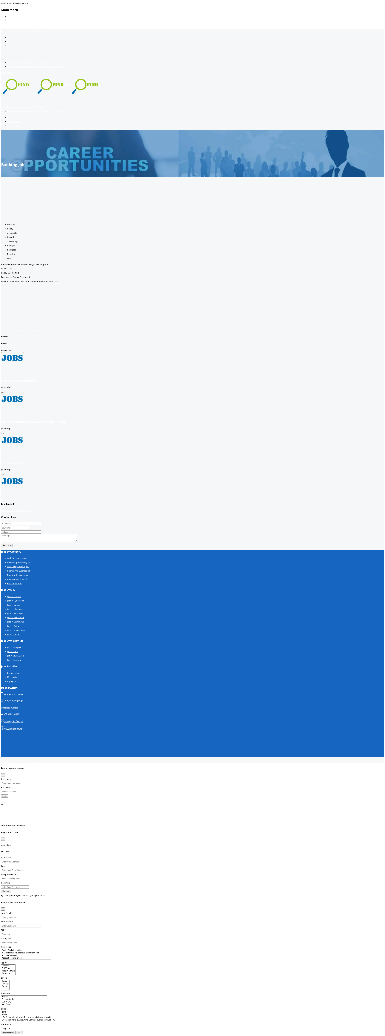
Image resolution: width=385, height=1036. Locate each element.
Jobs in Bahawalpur (16, 613)
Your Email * (6, 913)
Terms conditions (53, 895)
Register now (8, 1033)
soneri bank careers (12, 462)
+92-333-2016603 (13, 694)
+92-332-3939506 (13, 701)
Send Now (6, 545)
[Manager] (5, 984)
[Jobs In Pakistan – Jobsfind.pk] (52, 94)
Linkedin (5, 821)
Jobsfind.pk (22, 761)
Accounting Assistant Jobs (18, 562)
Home (10, 16)
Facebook (5, 808)
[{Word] (77, 1015)
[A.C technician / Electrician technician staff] (26, 953)
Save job (35, 330)
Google (4, 812)
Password (5, 787)
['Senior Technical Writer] (26, 950)
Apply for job (7, 330)
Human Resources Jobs (17, 579)
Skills (3, 1008)
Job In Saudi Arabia (15, 655)
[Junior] (5, 981)
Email (3, 866)
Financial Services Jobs (17, 575)
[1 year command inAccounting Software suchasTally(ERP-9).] (77, 1020)
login (10, 72)
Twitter (4, 817)
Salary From (6, 938)
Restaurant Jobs (14, 583)
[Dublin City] (24, 1002)
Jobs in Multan (13, 634)
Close (19, 1033)
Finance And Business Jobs (19, 570)
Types (4, 962)
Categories (6, 946)
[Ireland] (24, 997)
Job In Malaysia (14, 647)
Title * (3, 930)
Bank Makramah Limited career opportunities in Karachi (33, 421)
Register (30, 825)
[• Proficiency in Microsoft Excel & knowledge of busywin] (77, 1017)
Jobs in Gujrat (13, 626)
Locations (5, 993)
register (4, 72)
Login (4, 796)
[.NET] (77, 1012)
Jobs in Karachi (14, 596)
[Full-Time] (8, 968)
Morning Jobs (13, 677)
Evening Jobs (13, 673)
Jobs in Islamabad (15, 609)
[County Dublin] (24, 999)
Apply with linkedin (21, 330)
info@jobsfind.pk (13, 721)
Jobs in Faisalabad (15, 617)
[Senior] (5, 986)
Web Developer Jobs (16, 558)
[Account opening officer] (26, 958)
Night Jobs (11, 681)
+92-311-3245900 (11, 714)
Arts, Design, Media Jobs (18, 566)
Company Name (8, 874)
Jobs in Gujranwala (15, 621)
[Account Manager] (26, 955)
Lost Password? (8, 800)
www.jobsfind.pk (13, 728)
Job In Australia (14, 660)
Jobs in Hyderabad (15, 600)
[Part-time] (8, 973)
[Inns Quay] (24, 1004)
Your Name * (7, 921)
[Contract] (8, 966)
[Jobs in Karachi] (8, 971)
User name (6, 779)
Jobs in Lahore (13, 605)
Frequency (6, 1024)
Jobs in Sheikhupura (16, 630)
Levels (4, 977)
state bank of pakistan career (18, 380)
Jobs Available (13, 20)
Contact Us (12, 25)
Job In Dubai (12, 651)
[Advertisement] (192, 199)
